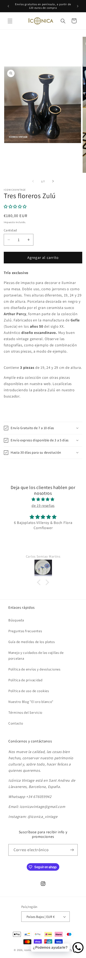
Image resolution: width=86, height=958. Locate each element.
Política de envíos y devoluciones (34, 669)
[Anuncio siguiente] (77, 6)
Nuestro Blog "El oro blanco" (30, 701)
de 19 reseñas (43, 505)
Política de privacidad (25, 680)
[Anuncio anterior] (8, 6)
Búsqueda (16, 620)
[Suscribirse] (71, 850)
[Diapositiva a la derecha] (53, 181)
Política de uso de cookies (28, 691)
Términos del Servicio (25, 712)
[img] (43, 499)
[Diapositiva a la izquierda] (33, 181)
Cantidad (10, 230)
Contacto (15, 723)
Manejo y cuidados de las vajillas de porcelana (36, 655)
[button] (10, 20)
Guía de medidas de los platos (31, 641)
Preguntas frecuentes (25, 631)
